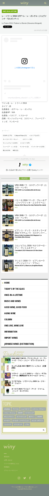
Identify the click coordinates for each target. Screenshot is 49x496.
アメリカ (15, 409)
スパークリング (21, 417)
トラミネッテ (18, 424)
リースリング (29, 413)
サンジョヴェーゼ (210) (10, 143)
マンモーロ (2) (24, 147)
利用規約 (6, 467)
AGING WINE (9, 313)
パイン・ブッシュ (9, 413)
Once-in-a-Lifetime (13, 295)
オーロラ (7, 420)
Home (7, 282)
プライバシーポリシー (11, 470)
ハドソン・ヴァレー (38, 409)
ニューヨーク (25, 409)
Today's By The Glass (14, 288)
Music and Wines (12, 301)
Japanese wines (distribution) (19, 343)
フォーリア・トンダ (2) (10, 147)
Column (8, 319)
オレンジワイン (9, 417)
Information (10, 331)
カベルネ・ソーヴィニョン (20, 420)
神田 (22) (15, 150)
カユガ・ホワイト (37, 420)
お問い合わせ (8, 460)
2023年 (39, 417)
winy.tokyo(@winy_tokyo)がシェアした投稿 (23, 98)
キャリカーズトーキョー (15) (12, 139)
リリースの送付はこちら (11, 463)
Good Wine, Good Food (15, 307)
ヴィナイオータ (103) (37, 147)
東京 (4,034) (6, 150)
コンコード (7, 424)
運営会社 (6, 456)
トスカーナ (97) (25, 143)
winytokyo (7, 409)
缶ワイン (31, 417)
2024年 (20, 413)
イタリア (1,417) (34, 135)
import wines (11, 337)
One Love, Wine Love (14, 325)
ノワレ (27, 424)
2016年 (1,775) (7, 135)
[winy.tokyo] (24, 3)
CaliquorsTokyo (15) (21, 135)
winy (16, 192)
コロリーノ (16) (27, 139)
